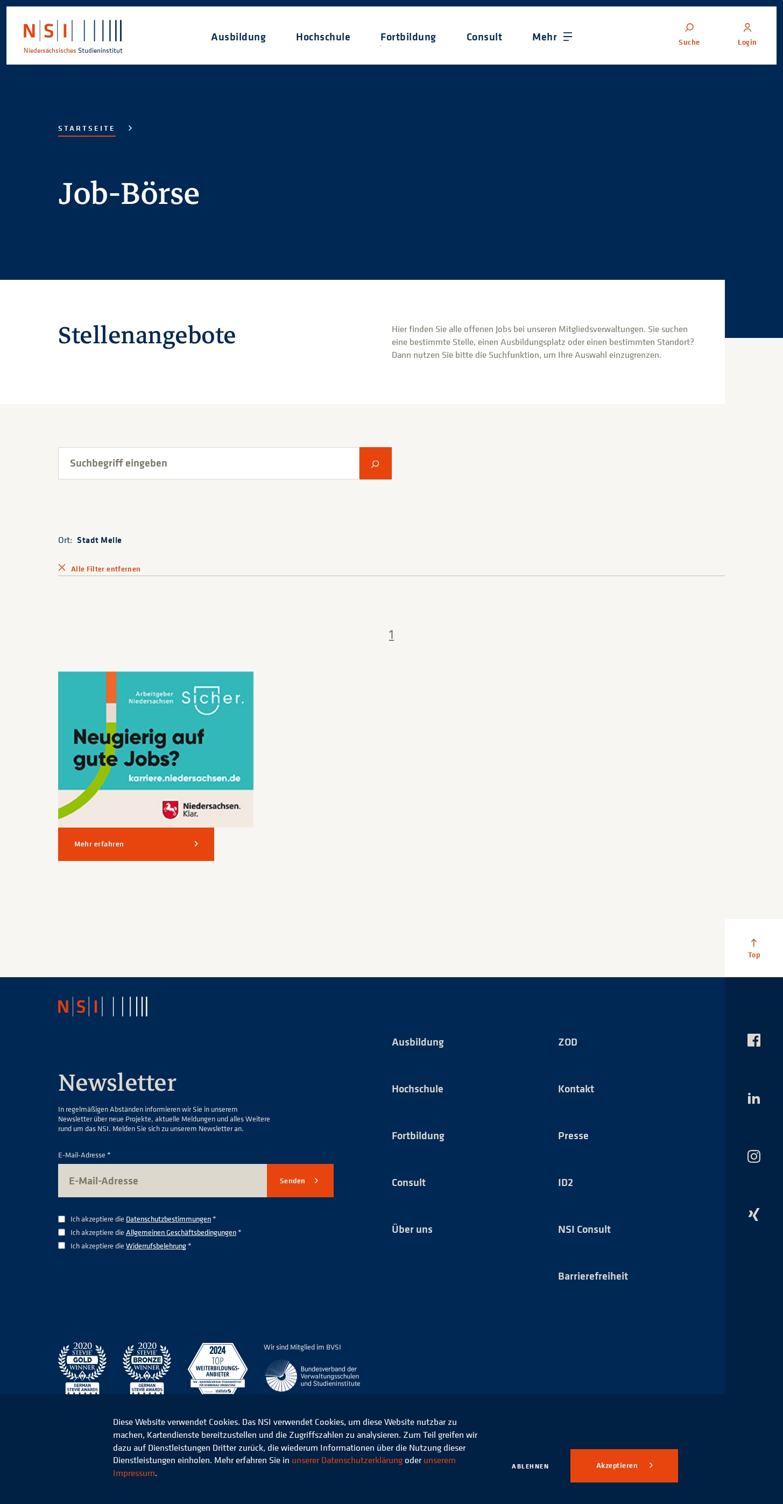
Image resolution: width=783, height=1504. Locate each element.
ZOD (567, 1041)
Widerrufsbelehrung (156, 1245)
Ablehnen (530, 1466)
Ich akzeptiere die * (143, 1219)
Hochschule (417, 1088)
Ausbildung (418, 1041)
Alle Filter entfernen (105, 568)
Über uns (412, 1228)
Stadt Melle (99, 540)
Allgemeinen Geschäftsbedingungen (181, 1232)
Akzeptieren (618, 1465)
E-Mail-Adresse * (84, 1155)
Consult (409, 1182)
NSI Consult (584, 1228)
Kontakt (576, 1088)
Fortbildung (418, 1135)
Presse (573, 1135)
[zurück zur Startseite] (112, 1006)
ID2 (565, 1182)
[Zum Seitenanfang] (754, 948)
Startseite (87, 128)
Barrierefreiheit (593, 1275)
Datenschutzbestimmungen (168, 1218)
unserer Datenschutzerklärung (347, 1460)
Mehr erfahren (99, 843)
